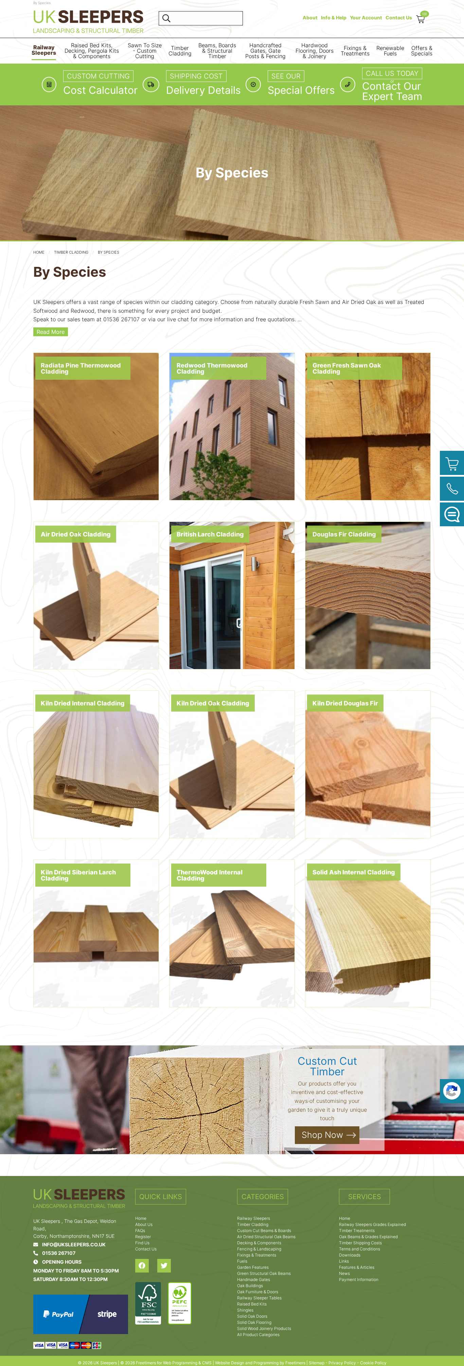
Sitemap (316, 1362)
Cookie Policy (373, 1362)
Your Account (366, 17)
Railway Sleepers (44, 50)
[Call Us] (452, 489)
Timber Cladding (180, 51)
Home (38, 252)
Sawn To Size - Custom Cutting (145, 50)
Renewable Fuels (390, 51)
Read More (51, 331)
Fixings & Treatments (355, 51)
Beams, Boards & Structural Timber (217, 50)
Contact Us (399, 17)
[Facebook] (146, 1266)
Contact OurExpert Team (392, 91)
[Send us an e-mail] (452, 514)
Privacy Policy (342, 1362)
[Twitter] (168, 1266)
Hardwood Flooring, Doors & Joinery (315, 50)
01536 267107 (56, 1253)
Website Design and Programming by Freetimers (260, 1362)
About (310, 17)
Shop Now (322, 1135)
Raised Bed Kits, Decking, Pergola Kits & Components (92, 50)
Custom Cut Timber (327, 1066)
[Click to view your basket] (452, 463)
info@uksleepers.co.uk (72, 1244)
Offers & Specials (421, 51)
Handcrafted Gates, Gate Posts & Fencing (265, 50)
